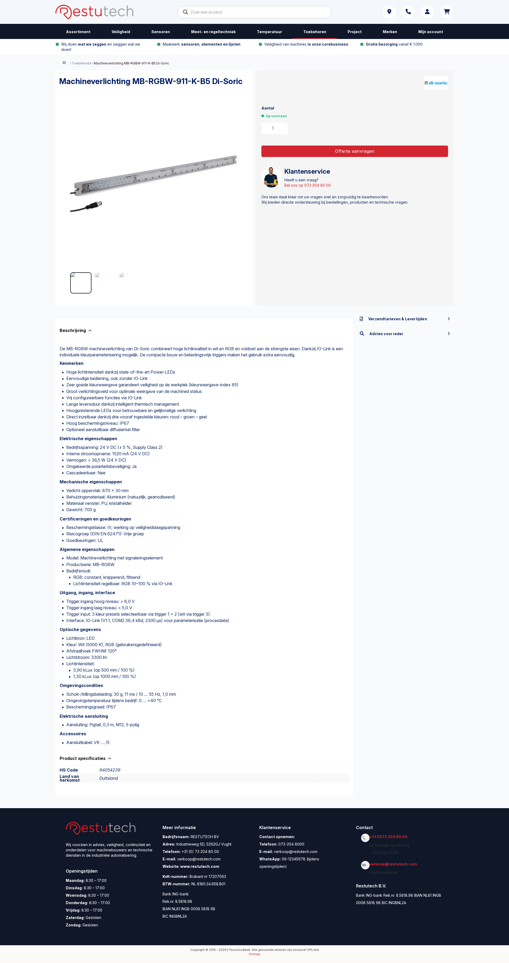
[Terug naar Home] (64, 63)
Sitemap (254, 954)
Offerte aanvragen (355, 151)
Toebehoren (81, 63)
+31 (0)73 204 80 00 (389, 836)
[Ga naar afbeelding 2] (105, 283)
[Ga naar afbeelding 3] (129, 283)
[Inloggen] (427, 12)
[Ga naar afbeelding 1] (80, 283)
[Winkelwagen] (446, 12)
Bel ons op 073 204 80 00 (307, 185)
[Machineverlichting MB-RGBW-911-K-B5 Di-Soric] (154, 184)
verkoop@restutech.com (394, 864)
